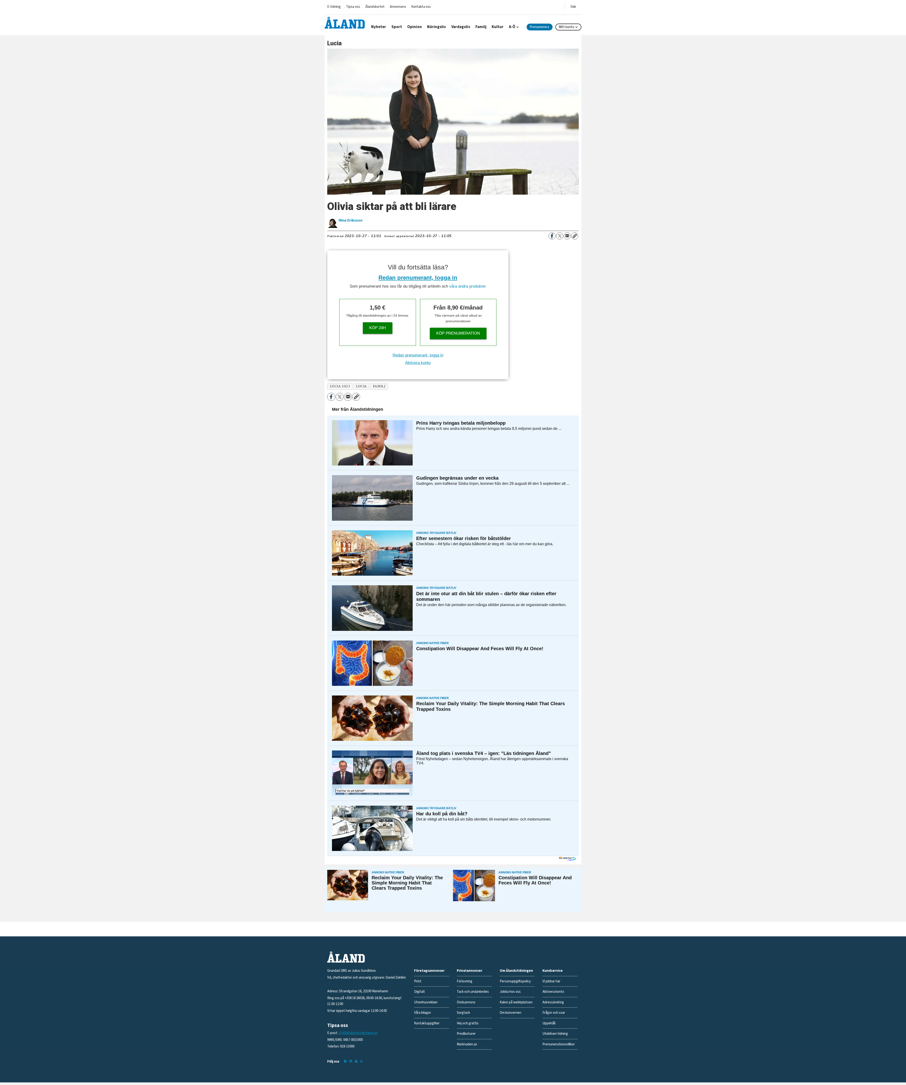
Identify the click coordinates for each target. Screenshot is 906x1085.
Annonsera (398, 6)
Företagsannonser (429, 970)
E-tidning (334, 6)
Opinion (414, 27)
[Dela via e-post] (567, 235)
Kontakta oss (421, 6)
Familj (481, 27)
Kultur (497, 27)
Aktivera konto (418, 362)
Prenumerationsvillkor (558, 1044)
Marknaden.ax (467, 1044)
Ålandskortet (375, 6)
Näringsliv (436, 27)
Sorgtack (463, 1012)
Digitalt (419, 991)
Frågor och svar (553, 1012)
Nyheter (378, 27)
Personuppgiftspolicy (515, 981)
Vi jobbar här (551, 981)
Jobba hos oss (510, 991)
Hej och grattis (467, 1023)
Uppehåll (548, 1023)
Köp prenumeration (458, 333)
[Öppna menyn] (573, 6)
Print (417, 981)
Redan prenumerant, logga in (417, 277)
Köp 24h (377, 328)
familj (379, 386)
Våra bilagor (422, 1012)
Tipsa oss (353, 6)
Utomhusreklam (425, 1002)
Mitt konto (566, 27)
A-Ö (512, 27)
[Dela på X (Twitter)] (559, 235)
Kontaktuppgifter (427, 1023)
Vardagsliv (460, 27)
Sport (396, 27)
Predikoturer (466, 1033)
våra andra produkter (467, 286)
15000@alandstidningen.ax (358, 1033)
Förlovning (464, 981)
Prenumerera (539, 27)
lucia (361, 386)
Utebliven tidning (555, 1033)
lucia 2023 (340, 386)
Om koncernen (510, 1012)
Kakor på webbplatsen (516, 1002)
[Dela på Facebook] (552, 235)
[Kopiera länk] (574, 235)
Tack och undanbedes (473, 991)
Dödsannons (466, 1002)
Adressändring (553, 1002)
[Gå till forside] (345, 23)
